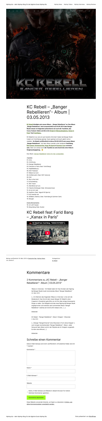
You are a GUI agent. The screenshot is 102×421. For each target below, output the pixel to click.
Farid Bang (37, 133)
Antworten (34, 311)
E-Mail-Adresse (32, 375)
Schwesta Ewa (39, 145)
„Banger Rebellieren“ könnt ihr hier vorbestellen (49, 154)
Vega (46, 145)
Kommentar (31, 349)
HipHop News (41, 258)
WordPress (92, 416)
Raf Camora (30, 145)
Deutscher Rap (32, 258)
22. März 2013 (36, 293)
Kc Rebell (54, 260)
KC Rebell (30, 124)
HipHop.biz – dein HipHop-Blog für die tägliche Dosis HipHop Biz (26, 4)
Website (29, 383)
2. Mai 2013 (35, 319)
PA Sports (52, 145)
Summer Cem (61, 145)
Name (29, 368)
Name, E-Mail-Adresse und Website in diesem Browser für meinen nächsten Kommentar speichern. (49, 392)
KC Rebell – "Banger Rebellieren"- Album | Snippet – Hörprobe (51, 317)
